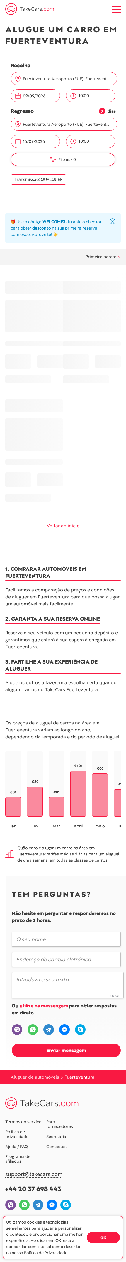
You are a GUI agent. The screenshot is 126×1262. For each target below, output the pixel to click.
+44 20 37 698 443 (33, 1189)
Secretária (56, 1136)
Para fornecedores (59, 1124)
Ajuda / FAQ (16, 1146)
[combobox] (67, 79)
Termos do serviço (23, 1121)
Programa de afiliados (17, 1158)
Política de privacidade (16, 1134)
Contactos (56, 1146)
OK (103, 1237)
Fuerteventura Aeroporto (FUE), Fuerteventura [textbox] (66, 78)
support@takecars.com (33, 1174)
